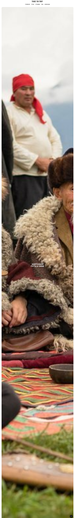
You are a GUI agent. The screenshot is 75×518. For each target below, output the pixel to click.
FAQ (42, 4)
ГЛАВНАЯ (27, 4)
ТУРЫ (32, 4)
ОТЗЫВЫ (37, 4)
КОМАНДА (47, 4)
